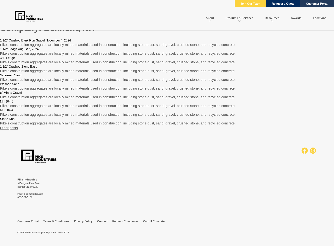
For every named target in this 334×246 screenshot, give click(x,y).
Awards (296, 18)
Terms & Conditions (56, 221)
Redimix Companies (125, 221)
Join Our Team (250, 3)
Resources (272, 18)
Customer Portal (317, 3)
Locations (319, 18)
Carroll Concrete (154, 221)
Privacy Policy (83, 221)
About (210, 18)
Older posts (9, 128)
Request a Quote (283, 3)
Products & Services (239, 18)
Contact (102, 221)
